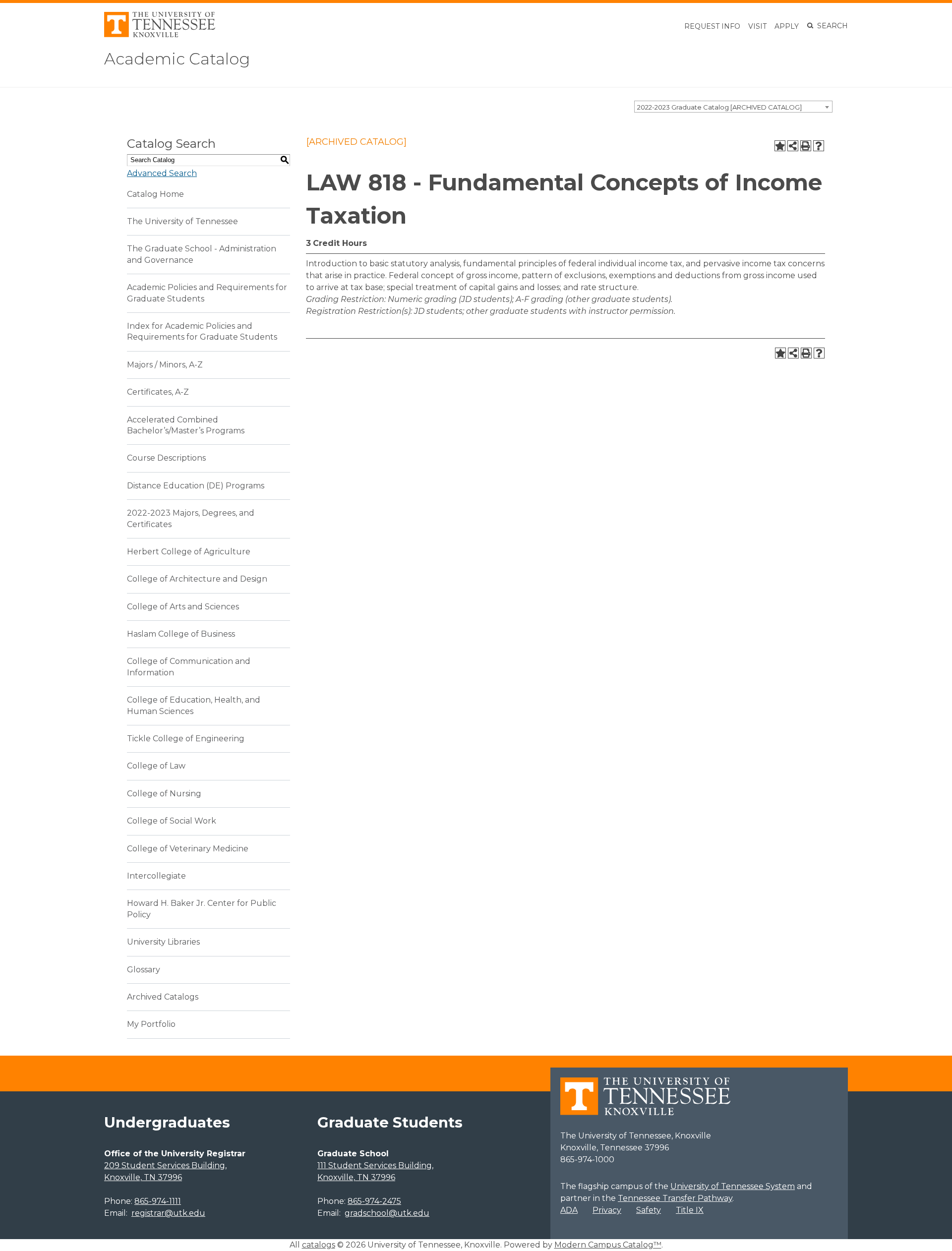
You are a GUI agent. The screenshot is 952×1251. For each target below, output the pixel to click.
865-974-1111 (157, 1201)
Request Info (712, 26)
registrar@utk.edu (168, 1213)
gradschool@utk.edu (387, 1213)
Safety (648, 1210)
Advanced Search (162, 173)
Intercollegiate (156, 876)
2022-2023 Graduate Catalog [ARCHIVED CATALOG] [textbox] (719, 107)
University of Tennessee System (732, 1186)
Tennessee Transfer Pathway (675, 1198)
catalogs (318, 1245)
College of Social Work (171, 821)
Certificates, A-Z (158, 392)
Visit (757, 26)
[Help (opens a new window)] (818, 145)
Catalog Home (155, 194)
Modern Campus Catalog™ (607, 1245)
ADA (569, 1210)
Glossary (143, 969)
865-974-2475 (374, 1201)
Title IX (690, 1210)
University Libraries (163, 942)
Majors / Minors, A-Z (165, 364)
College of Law (156, 766)
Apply (786, 26)
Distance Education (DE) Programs (195, 485)
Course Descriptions (166, 458)
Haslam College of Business (181, 634)
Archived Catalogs (162, 997)
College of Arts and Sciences (183, 606)
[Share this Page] (792, 145)
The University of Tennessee (182, 221)
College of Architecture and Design (197, 579)
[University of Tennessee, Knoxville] (159, 34)
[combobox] (733, 107)
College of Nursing (164, 793)
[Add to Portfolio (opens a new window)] (779, 145)
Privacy (607, 1210)
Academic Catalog (177, 58)
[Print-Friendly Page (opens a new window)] (805, 145)
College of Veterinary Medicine (187, 848)
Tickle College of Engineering (185, 738)
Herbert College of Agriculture (188, 551)
